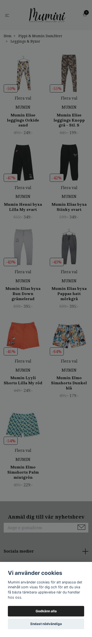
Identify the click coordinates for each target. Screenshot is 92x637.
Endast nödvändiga (46, 624)
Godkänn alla (46, 611)
